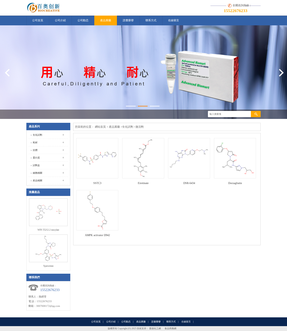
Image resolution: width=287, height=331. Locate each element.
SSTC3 (97, 183)
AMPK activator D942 (97, 235)
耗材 (35, 142)
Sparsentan (48, 266)
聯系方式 (150, 20)
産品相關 (37, 180)
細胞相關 (37, 173)
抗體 (35, 150)
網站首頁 (100, 126)
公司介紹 (60, 20)
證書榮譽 (128, 20)
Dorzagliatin (235, 183)
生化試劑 (37, 135)
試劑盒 (36, 165)
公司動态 (83, 20)
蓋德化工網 (155, 328)
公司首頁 (37, 20)
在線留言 (173, 20)
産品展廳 (105, 20)
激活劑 (139, 126)
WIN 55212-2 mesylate (48, 229)
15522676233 (235, 10)
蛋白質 (36, 157)
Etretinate (143, 183)
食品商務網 (170, 328)
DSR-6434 (189, 183)
